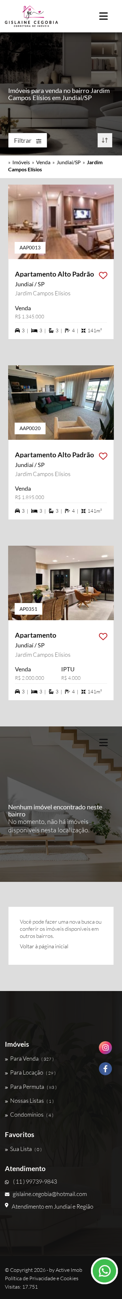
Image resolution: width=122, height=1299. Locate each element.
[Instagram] (105, 1050)
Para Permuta (33, 1086)
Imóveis (21, 162)
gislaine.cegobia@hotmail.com (50, 1193)
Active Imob (69, 1270)
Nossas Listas (32, 1100)
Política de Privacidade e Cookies (41, 1278)
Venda (43, 162)
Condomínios (31, 1114)
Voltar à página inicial (44, 946)
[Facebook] (105, 1071)
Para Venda (32, 1058)
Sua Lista (26, 1148)
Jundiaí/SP (69, 162)
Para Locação (33, 1072)
